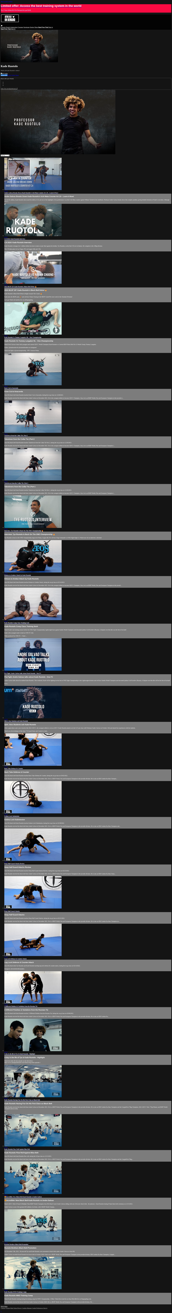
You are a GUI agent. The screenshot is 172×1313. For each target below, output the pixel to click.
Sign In (13, 29)
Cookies (24, 1308)
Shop (36, 27)
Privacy (19, 1308)
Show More (4, 1306)
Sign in (50, 27)
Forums (3, 27)
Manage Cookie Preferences (35, 1308)
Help (11, 1308)
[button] (1, 25)
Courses (20, 27)
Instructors (14, 27)
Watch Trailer (11, 75)
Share (17, 75)
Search (8, 27)
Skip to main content (6, 1)
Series (32, 27)
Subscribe (4, 75)
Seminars (26, 27)
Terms (15, 1308)
